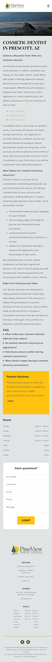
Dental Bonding (17, 111)
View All (26, 581)
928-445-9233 (26, 599)
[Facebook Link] (22, 642)
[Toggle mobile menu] (48, 5)
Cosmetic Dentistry (26, 566)
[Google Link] (28, 642)
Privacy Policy (18, 656)
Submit (26, 520)
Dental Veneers (16, 115)
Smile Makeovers (17, 119)
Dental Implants (26, 577)
